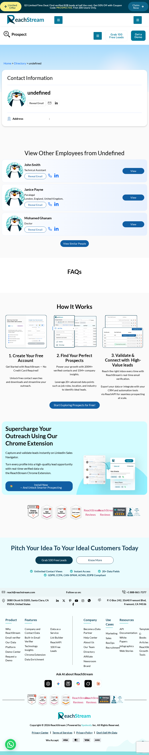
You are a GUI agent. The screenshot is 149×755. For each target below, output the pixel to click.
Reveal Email (36, 103)
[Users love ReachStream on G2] (33, 517)
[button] (10, 6)
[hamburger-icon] (58, 20)
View (133, 171)
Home (7, 63)
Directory (20, 63)
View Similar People (74, 243)
